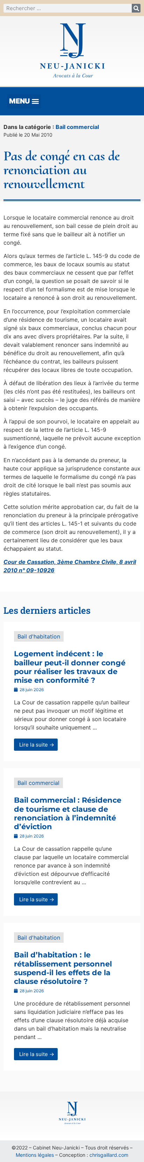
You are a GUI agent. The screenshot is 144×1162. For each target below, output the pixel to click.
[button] (24, 101)
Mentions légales (35, 1155)
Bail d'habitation (38, 636)
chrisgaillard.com (108, 1155)
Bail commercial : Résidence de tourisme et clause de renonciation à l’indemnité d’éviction (67, 813)
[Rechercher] (136, 8)
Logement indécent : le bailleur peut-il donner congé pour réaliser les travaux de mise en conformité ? (69, 667)
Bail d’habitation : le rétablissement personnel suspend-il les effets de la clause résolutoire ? (63, 968)
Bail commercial (77, 126)
